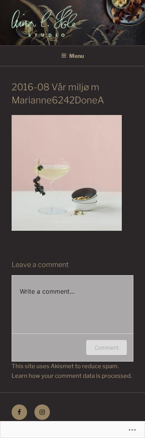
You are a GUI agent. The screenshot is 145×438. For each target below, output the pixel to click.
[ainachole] (42, 412)
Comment (106, 347)
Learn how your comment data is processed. (72, 375)
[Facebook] (19, 412)
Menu (76, 55)
